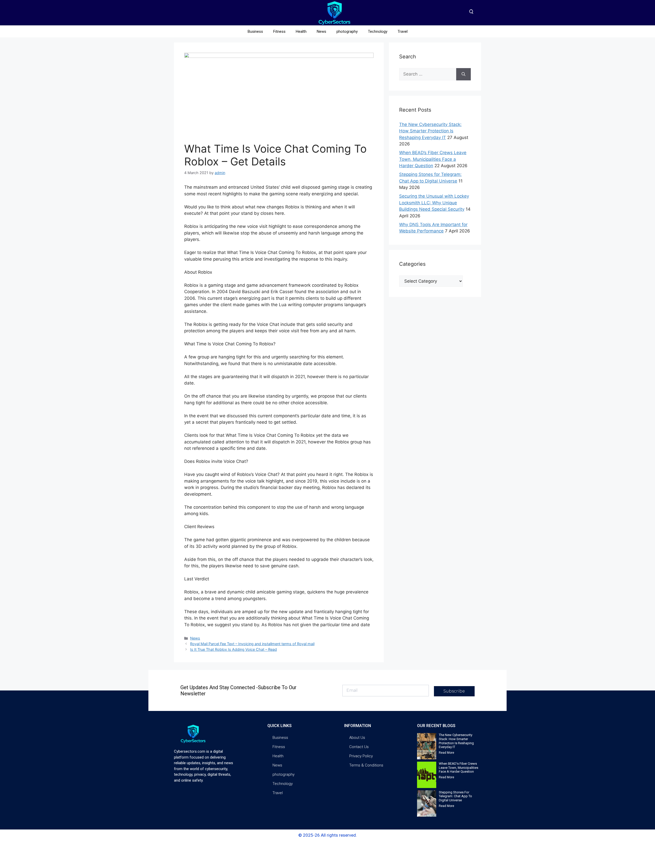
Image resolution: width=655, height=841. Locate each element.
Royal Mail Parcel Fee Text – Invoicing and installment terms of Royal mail (252, 644)
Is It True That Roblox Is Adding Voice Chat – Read (233, 649)
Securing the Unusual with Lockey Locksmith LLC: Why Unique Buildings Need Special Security (434, 203)
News (321, 31)
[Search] (463, 74)
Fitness (279, 31)
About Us (357, 737)
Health (301, 31)
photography (347, 31)
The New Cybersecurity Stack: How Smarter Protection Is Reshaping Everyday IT (430, 131)
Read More (446, 752)
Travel (403, 31)
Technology (377, 31)
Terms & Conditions (366, 765)
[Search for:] (427, 74)
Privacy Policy (361, 756)
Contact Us (359, 746)
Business (255, 31)
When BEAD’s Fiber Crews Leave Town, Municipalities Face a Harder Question (432, 159)
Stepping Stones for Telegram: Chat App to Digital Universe (455, 796)
